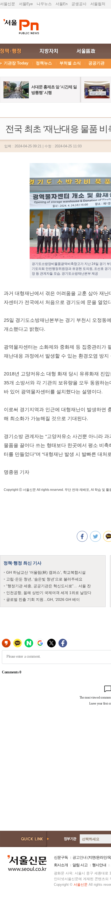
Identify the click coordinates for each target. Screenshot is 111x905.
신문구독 (61, 857)
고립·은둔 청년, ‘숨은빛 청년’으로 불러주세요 (44, 579)
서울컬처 (97, 4)
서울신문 (7, 4)
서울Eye (26, 4)
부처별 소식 (70, 63)
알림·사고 (80, 865)
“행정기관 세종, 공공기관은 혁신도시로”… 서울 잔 (48, 586)
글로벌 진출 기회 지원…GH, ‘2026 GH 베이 (43, 599)
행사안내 (99, 865)
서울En (62, 4)
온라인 (101, 857)
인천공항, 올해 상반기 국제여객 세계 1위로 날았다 (48, 593)
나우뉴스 (44, 4)
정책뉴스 (44, 63)
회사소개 (61, 865)
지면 (91, 857)
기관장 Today (16, 63)
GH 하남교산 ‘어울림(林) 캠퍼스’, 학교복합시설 (46, 572)
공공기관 (96, 63)
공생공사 (78, 4)
